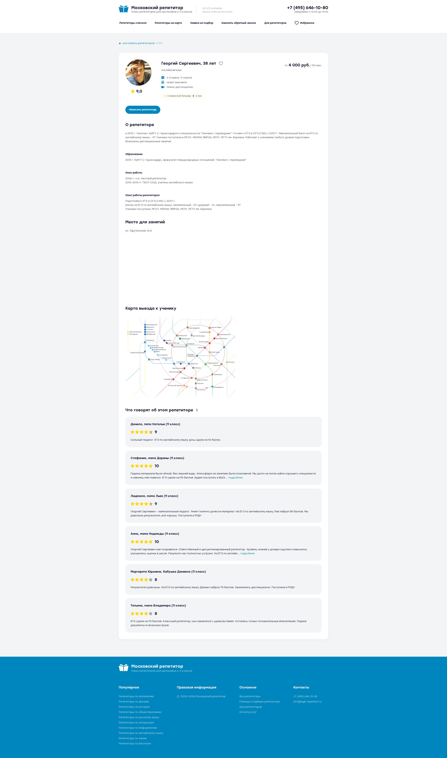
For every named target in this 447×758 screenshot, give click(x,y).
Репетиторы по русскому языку (139, 717)
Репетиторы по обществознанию (140, 712)
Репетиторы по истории (134, 706)
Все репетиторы (250, 696)
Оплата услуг (248, 712)
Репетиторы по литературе (136, 722)
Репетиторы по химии (133, 738)
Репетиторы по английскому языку (141, 733)
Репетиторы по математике (136, 696)
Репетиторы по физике (134, 701)
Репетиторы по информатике (138, 727)
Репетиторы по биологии (135, 743)
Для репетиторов (250, 706)
